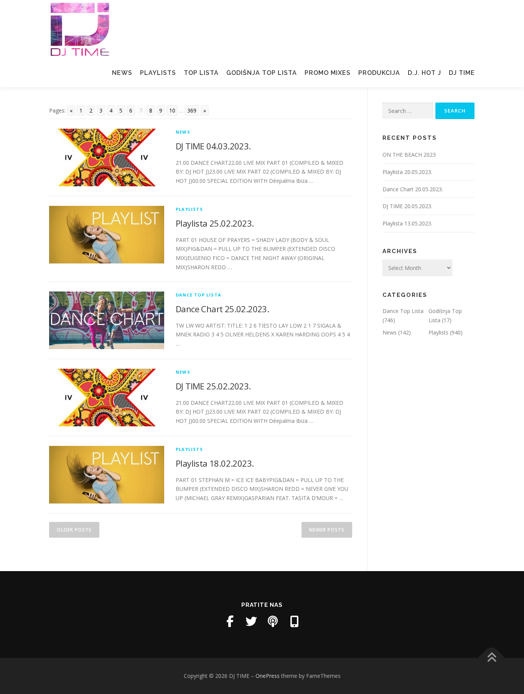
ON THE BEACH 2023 (409, 154)
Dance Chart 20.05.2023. (412, 189)
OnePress (267, 675)
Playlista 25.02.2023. (215, 223)
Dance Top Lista (198, 295)
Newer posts (326, 530)
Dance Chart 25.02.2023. (222, 309)
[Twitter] (251, 621)
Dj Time (462, 72)
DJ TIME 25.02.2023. (213, 386)
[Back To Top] (491, 658)
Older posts (74, 530)
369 (191, 110)
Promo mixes (328, 72)
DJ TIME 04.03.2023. (213, 146)
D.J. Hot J (424, 72)
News (122, 72)
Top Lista (201, 72)
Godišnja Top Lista (261, 72)
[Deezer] (294, 621)
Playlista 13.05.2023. (407, 223)
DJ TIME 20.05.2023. (407, 206)
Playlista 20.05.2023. (407, 172)
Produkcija (379, 72)
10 (172, 110)
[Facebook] (230, 621)
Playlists (158, 72)
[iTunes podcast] (272, 621)
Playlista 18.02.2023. (215, 463)
